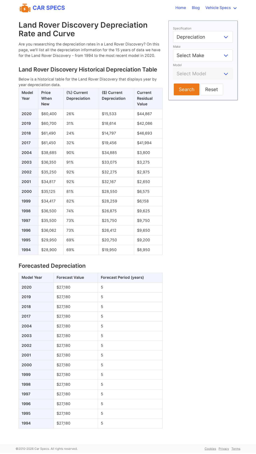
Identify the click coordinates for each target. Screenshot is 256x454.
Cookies (210, 449)
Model (177, 65)
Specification (182, 28)
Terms (235, 449)
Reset (211, 89)
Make (177, 46)
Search (186, 89)
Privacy (224, 449)
